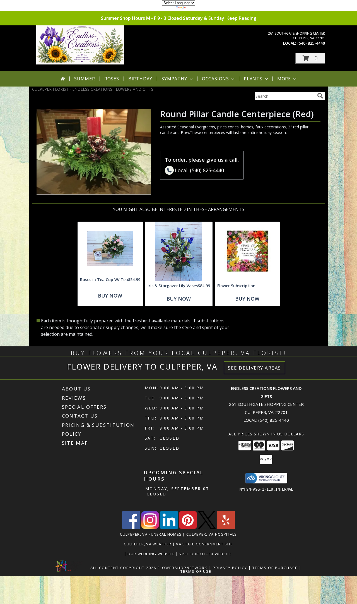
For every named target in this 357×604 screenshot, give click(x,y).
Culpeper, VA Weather (147, 544)
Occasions (215, 79)
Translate (195, 8)
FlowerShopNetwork (183, 567)
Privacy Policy (230, 567)
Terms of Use (195, 571)
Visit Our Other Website (206, 553)
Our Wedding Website (151, 553)
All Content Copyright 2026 (123, 567)
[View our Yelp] (226, 527)
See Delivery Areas (254, 368)
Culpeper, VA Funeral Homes (151, 534)
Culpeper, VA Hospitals (211, 534)
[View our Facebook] (131, 527)
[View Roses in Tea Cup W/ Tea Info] (110, 248)
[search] (320, 96)
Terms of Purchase (275, 567)
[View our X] (207, 527)
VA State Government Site (204, 544)
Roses (111, 79)
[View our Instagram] (150, 527)
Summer (84, 79)
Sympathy (174, 79)
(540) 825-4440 (311, 43)
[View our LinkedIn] (169, 527)
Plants (253, 79)
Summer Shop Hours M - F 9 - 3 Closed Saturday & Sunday (178, 18)
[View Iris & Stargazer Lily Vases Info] (178, 251)
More (284, 79)
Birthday (140, 79)
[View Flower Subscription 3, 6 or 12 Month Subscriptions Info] (247, 251)
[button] (310, 58)
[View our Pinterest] (188, 527)
